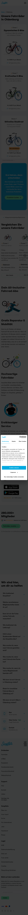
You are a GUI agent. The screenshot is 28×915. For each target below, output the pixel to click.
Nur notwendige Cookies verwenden (14, 476)
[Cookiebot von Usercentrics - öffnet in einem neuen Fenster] (19, 437)
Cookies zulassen (14, 467)
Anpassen (13, 472)
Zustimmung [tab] (5, 441)
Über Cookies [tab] (22, 441)
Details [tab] (14, 441)
